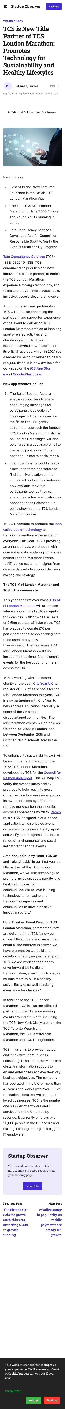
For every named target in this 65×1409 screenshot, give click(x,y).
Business (54, 6)
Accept (33, 1400)
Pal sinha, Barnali (27, 86)
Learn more (13, 1391)
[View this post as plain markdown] (52, 86)
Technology (13, 21)
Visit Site (32, 1186)
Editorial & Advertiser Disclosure (33, 112)
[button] (5, 7)
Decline (52, 1400)
